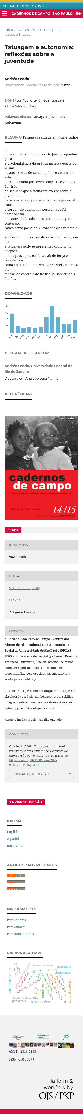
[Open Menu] (4, 13)
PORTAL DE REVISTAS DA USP (25, 6)
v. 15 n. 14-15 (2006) (47, 30)
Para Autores (16, 927)
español (13, 838)
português (15, 845)
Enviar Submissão (26, 802)
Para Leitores (16, 920)
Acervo (24, 30)
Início (10, 30)
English (12, 832)
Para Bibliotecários (20, 934)
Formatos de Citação (30, 774)
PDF (14, 530)
